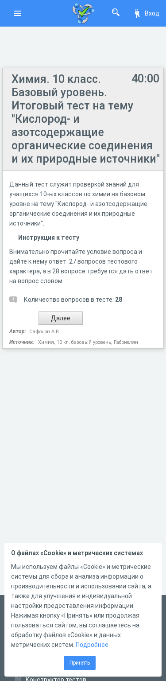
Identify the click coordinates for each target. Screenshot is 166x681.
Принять (79, 663)
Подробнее (92, 644)
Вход (152, 13)
